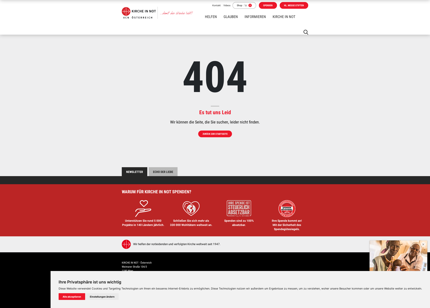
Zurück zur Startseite (215, 134)
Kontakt (216, 5)
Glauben (231, 17)
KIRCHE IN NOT (284, 17)
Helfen (211, 17)
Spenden (268, 5)
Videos (226, 5)
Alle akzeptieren (72, 296)
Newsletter (134, 172)
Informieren (255, 17)
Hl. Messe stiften (294, 5)
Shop (239, 5)
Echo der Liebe (163, 172)
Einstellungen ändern (102, 296)
